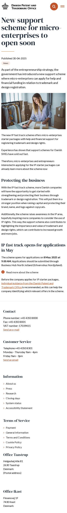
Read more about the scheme (22, 272)
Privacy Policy (14, 447)
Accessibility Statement (19, 407)
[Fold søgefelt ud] (54, 6)
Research (11, 393)
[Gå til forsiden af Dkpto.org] (18, 6)
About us (11, 383)
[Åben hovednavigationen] (63, 6)
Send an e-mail (11, 329)
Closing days (13, 398)
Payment (11, 427)
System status (13, 403)
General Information (17, 432)
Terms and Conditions (18, 437)
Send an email (10, 359)
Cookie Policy (13, 442)
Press (9, 388)
